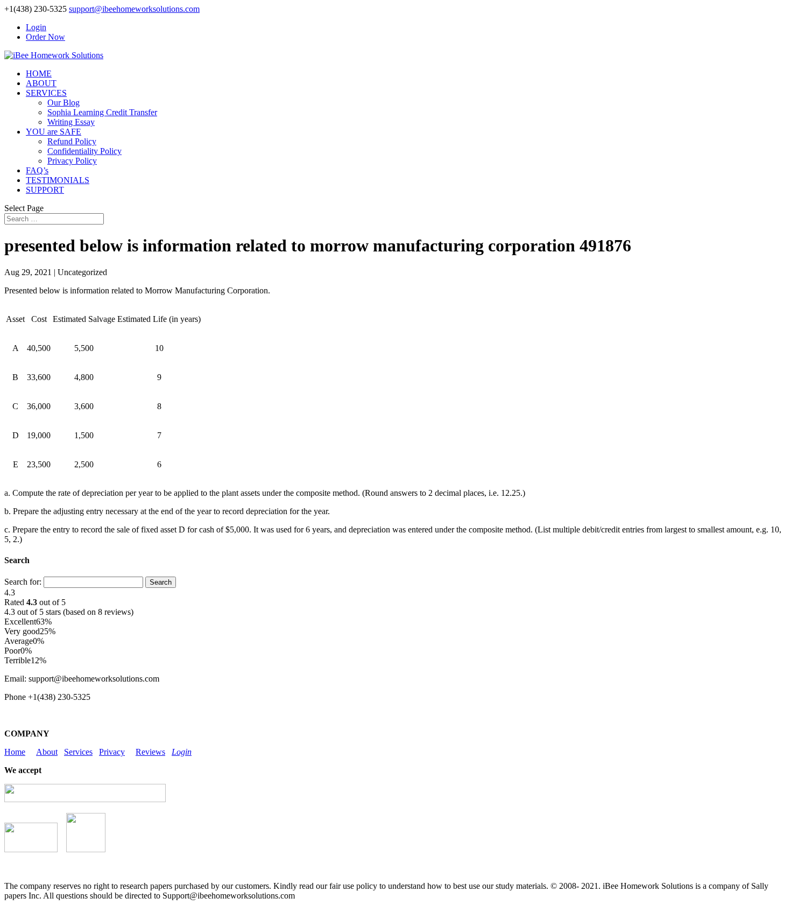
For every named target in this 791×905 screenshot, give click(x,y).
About (47, 751)
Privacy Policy (72, 160)
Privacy (112, 751)
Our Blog (63, 102)
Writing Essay (71, 122)
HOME (39, 73)
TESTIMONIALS (57, 180)
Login (36, 27)
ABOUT (41, 83)
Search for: (22, 581)
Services (78, 751)
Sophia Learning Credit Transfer (102, 112)
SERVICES (46, 92)
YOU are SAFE (53, 131)
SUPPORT (45, 189)
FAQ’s (37, 170)
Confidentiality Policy (84, 151)
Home (14, 751)
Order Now (45, 36)
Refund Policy (71, 141)
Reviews (150, 751)
